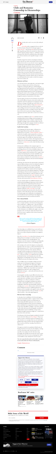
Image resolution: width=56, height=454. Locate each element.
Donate (49, 444)
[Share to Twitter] (12, 45)
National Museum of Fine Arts (36, 178)
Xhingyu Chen (28, 404)
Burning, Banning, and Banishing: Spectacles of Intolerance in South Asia (21, 403)
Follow (12, 40)
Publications (28, 431)
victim (37, 124)
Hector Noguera (34, 316)
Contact (28, 437)
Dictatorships (24, 46)
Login (18, 350)
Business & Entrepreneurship (6, 431)
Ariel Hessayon (37, 404)
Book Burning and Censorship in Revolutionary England (39, 402)
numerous (23, 272)
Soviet (33, 116)
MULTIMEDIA (36, 428)
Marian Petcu (24, 150)
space (18, 254)
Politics (4, 428)
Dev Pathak (19, 406)
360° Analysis (16, 5)
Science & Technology (6, 434)
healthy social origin (30, 188)
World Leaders (5, 437)
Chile (32, 49)
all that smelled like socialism (36, 132)
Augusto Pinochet (20, 49)
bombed (33, 175)
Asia (16, 434)
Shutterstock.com (26, 343)
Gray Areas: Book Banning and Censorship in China (30, 402)
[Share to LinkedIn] (12, 47)
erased (40, 290)
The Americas (17, 428)
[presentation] (18, 400)
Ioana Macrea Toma (26, 236)
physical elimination (39, 104)
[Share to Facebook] (12, 44)
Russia (27, 428)
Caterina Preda (17, 12)
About (27, 434)
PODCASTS (36, 436)
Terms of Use (12, 420)
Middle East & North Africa (19, 431)
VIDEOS (36, 432)
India (16, 437)
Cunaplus (19, 343)
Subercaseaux (26, 142)
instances (41, 157)
